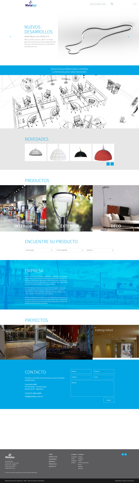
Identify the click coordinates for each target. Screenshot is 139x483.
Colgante (73, 461)
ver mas (36, 153)
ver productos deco (116, 209)
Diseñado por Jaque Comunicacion (124, 482)
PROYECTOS (53, 465)
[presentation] (108, 164)
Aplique (73, 463)
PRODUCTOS (53, 458)
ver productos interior (23, 209)
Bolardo (80, 467)
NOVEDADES (53, 460)
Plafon (73, 460)
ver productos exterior (69, 209)
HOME (51, 455)
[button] (10, 37)
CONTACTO (52, 467)
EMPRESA (52, 462)
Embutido (74, 458)
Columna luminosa (83, 463)
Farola (80, 465)
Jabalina (80, 469)
